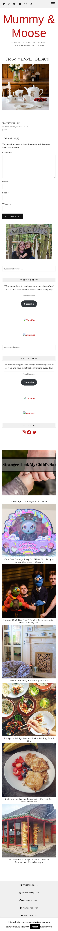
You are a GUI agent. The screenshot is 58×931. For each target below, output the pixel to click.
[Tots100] (29, 320)
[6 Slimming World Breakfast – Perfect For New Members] (29, 770)
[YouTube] (20, 3)
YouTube (30, 916)
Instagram (30, 893)
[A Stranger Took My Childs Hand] (29, 472)
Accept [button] (35, 926)
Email (5, 192)
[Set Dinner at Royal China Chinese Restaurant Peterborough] (29, 831)
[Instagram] (9, 3)
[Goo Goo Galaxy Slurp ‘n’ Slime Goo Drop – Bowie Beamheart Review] (29, 530)
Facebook (30, 900)
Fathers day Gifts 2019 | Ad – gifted (15, 126)
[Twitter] (4, 3)
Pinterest (30, 908)
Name (5, 181)
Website (6, 204)
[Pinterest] (14, 3)
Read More (46, 926)
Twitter (30, 885)
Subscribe (29, 303)
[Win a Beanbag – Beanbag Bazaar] (29, 652)
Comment (7, 152)
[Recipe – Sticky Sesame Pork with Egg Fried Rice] (29, 709)
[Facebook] (25, 3)
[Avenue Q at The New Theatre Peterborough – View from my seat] (29, 591)
